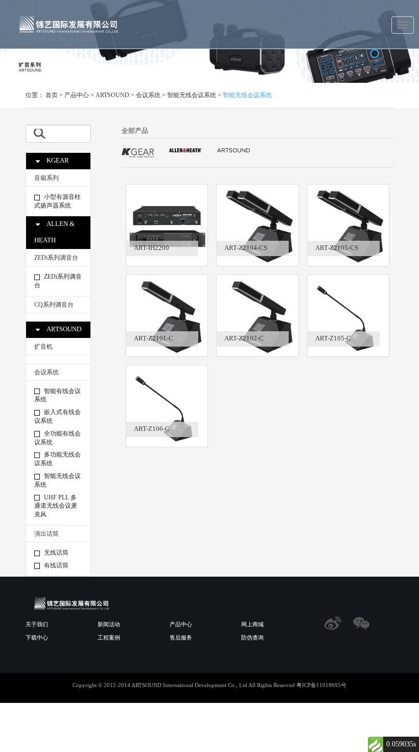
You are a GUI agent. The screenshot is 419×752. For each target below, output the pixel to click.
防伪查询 (252, 637)
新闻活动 (109, 624)
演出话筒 (46, 533)
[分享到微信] (361, 623)
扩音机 (43, 346)
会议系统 (148, 95)
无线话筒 (55, 552)
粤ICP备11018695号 (321, 685)
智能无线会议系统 (191, 95)
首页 (51, 95)
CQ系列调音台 (54, 304)
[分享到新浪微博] (332, 623)
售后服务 (181, 637)
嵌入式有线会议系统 (57, 416)
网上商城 (252, 624)
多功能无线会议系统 (57, 459)
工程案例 (109, 637)
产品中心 (76, 95)
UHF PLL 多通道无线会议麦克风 (55, 506)
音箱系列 (46, 177)
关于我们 (37, 624)
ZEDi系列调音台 (56, 257)
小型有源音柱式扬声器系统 (57, 201)
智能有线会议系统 (57, 395)
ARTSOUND (112, 95)
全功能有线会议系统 (57, 438)
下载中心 (37, 637)
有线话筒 (55, 565)
